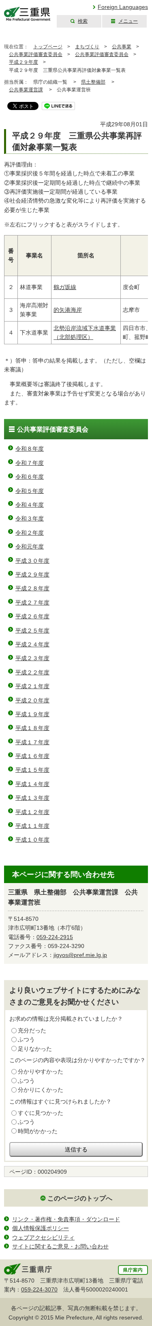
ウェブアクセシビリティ (43, 1237)
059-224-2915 (54, 937)
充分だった (32, 1030)
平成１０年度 (32, 839)
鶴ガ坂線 (65, 287)
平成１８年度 (32, 728)
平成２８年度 (32, 588)
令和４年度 (29, 504)
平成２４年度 (32, 644)
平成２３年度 (32, 658)
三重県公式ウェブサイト (27, 14)
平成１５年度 (32, 770)
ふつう (26, 1039)
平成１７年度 (32, 742)
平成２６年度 (32, 616)
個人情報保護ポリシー (40, 1228)
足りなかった (35, 1048)
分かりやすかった (40, 1071)
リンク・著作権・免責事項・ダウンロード (66, 1219)
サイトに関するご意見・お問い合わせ (60, 1246)
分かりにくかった (40, 1089)
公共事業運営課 (26, 90)
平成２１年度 (32, 686)
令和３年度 (29, 518)
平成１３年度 (32, 798)
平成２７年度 (32, 602)
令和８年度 (29, 448)
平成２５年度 (32, 630)
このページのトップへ (79, 1198)
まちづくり (87, 47)
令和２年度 (29, 532)
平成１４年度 (32, 784)
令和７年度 (29, 463)
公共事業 (121, 47)
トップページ (47, 47)
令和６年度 (29, 476)
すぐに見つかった (40, 1113)
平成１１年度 (32, 826)
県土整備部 (93, 82)
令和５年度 (29, 491)
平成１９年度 (32, 714)
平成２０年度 (32, 700)
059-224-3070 (39, 1289)
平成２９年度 (23, 62)
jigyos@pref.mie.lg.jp (80, 955)
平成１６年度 (32, 756)
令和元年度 (29, 546)
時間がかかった (38, 1131)
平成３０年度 (32, 560)
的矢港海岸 (68, 310)
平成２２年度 (32, 672)
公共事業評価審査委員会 (35, 54)
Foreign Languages (123, 7)
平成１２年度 (32, 812)
